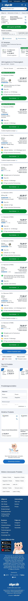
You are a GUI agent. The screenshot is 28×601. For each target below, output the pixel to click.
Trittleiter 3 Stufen (7, 477)
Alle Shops (4, 504)
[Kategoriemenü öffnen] (2, 5)
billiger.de (3, 13)
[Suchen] (25, 8)
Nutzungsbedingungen (16, 591)
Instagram (17, 522)
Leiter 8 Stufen (6, 491)
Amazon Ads (4, 532)
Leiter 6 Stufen (6, 484)
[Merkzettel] (22, 5)
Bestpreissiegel (5, 509)
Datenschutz (7, 590)
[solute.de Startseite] (14, 595)
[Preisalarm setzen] (25, 22)
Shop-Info (6, 89)
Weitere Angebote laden (14, 351)
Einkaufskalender (6, 511)
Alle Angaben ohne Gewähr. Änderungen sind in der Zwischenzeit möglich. (15, 560)
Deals (10, 1)
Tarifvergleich (17, 1)
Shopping (4, 1)
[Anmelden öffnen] (25, 5)
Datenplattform (5, 506)
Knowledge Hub (5, 535)
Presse (17, 506)
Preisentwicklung (22, 38)
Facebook (17, 525)
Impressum (7, 591)
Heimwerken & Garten (13, 13)
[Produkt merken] (25, 17)
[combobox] (14, 8)
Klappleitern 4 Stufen (19, 477)
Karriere (17, 504)
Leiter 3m (15, 484)
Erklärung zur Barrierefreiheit (14, 593)
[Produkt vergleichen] (25, 20)
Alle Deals (4, 501)
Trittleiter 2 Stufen (19, 480)
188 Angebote (14, 27)
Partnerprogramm (6, 530)
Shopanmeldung (5, 525)
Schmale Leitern (19, 488)
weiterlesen (21, 406)
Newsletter (18, 527)
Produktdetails (8, 38)
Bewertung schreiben (14, 461)
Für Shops (4, 522)
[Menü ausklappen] (19, 13)
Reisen (24, 1)
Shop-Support (5, 527)
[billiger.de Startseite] (8, 5)
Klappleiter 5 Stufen (7, 480)
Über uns (17, 501)
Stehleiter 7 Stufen (7, 488)
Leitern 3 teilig (16, 491)
